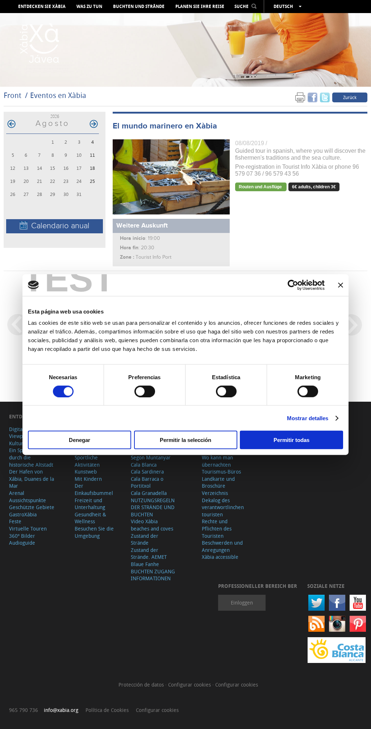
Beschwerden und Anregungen (222, 546)
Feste (15, 521)
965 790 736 (23, 710)
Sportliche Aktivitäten (87, 461)
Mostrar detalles (308, 418)
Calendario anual (60, 225)
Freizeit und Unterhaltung (90, 504)
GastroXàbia (23, 514)
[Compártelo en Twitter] (325, 97)
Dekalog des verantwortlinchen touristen (223, 507)
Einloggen (242, 602)
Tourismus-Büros (221, 471)
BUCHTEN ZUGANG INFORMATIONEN (153, 575)
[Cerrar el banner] (340, 284)
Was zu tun (89, 6)
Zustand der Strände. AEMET (149, 553)
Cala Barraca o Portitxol (147, 482)
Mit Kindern (88, 478)
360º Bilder (22, 535)
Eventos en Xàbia (58, 95)
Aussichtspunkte (27, 500)
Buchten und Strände (138, 6)
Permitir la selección (185, 440)
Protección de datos (141, 684)
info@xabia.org (61, 710)
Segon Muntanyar (151, 457)
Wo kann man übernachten (217, 461)
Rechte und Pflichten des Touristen (217, 528)
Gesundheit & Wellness (90, 518)
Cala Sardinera (147, 471)
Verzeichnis (215, 493)
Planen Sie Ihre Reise (199, 6)
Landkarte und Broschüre (218, 482)
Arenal (16, 493)
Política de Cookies (107, 710)
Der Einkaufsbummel (94, 489)
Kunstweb (86, 471)
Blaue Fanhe (145, 564)
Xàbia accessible (220, 556)
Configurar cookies (190, 684)
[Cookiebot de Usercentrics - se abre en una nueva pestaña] (293, 284)
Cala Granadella (149, 493)
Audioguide (22, 542)
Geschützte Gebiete (31, 507)
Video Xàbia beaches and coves (152, 525)
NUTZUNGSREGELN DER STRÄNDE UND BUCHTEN (153, 507)
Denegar (79, 440)
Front (12, 95)
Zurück (350, 97)
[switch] (144, 391)
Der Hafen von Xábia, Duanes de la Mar (31, 478)
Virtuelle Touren (28, 528)
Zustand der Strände (144, 539)
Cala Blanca (144, 464)
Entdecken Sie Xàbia (42, 6)
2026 (54, 116)
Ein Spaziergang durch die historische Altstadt (31, 457)
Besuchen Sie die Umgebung (94, 532)
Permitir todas (291, 440)
